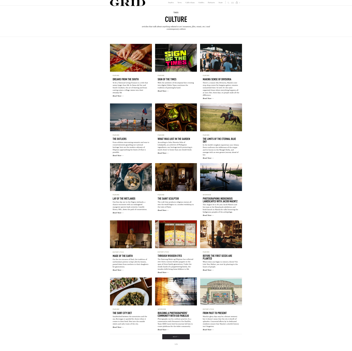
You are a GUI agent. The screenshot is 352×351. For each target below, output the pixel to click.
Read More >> (118, 96)
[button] (238, 2)
